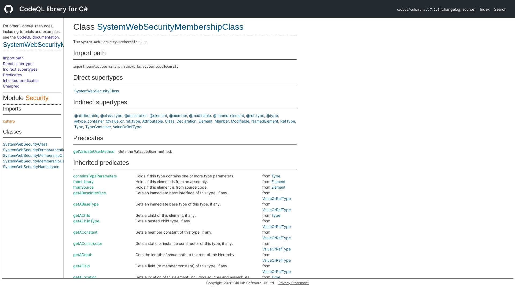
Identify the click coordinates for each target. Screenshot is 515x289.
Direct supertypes (18, 63)
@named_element (228, 115)
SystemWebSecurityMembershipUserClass (40, 161)
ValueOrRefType (127, 126)
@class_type (111, 115)
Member (222, 121)
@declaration (136, 115)
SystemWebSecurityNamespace (31, 166)
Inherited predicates (20, 80)
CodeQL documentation (38, 37)
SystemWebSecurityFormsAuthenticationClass (43, 149)
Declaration (186, 121)
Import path (13, 58)
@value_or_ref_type (123, 121)
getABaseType (86, 204)
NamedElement (264, 121)
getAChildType (86, 221)
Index (485, 9)
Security (37, 97)
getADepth (82, 254)
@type (272, 115)
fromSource (83, 187)
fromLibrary (83, 181)
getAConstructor (87, 243)
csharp (9, 121)
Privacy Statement (293, 283)
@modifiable (200, 115)
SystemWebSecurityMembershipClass (57, 44)
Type (78, 126)
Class (169, 121)
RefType (287, 121)
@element (158, 115)
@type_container (89, 121)
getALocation (85, 277)
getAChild (81, 215)
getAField (81, 266)
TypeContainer (98, 126)
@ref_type (255, 115)
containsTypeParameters (95, 176)
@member (178, 115)
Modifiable (240, 121)
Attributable (152, 121)
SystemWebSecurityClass (25, 144)
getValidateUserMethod (94, 151)
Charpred (11, 86)
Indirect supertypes (20, 69)
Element (205, 121)
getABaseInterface (89, 193)
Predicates (12, 75)
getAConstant (85, 232)
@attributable (86, 115)
